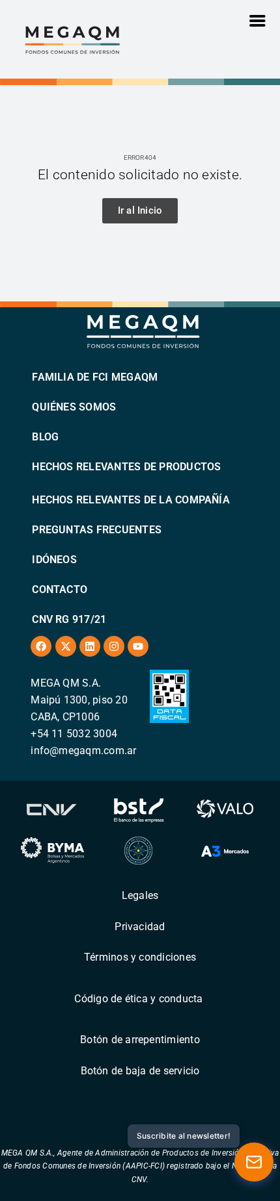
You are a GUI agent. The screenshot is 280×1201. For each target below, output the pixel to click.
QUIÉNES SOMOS (74, 407)
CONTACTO (59, 589)
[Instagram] (114, 646)
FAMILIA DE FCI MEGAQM (95, 377)
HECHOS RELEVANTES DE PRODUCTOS (126, 467)
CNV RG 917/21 (69, 619)
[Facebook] (41, 646)
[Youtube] (138, 646)
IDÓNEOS (54, 559)
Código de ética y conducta (138, 998)
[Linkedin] (89, 646)
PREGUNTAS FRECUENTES (96, 530)
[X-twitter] (65, 646)
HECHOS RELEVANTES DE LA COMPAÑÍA (131, 500)
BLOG (45, 437)
